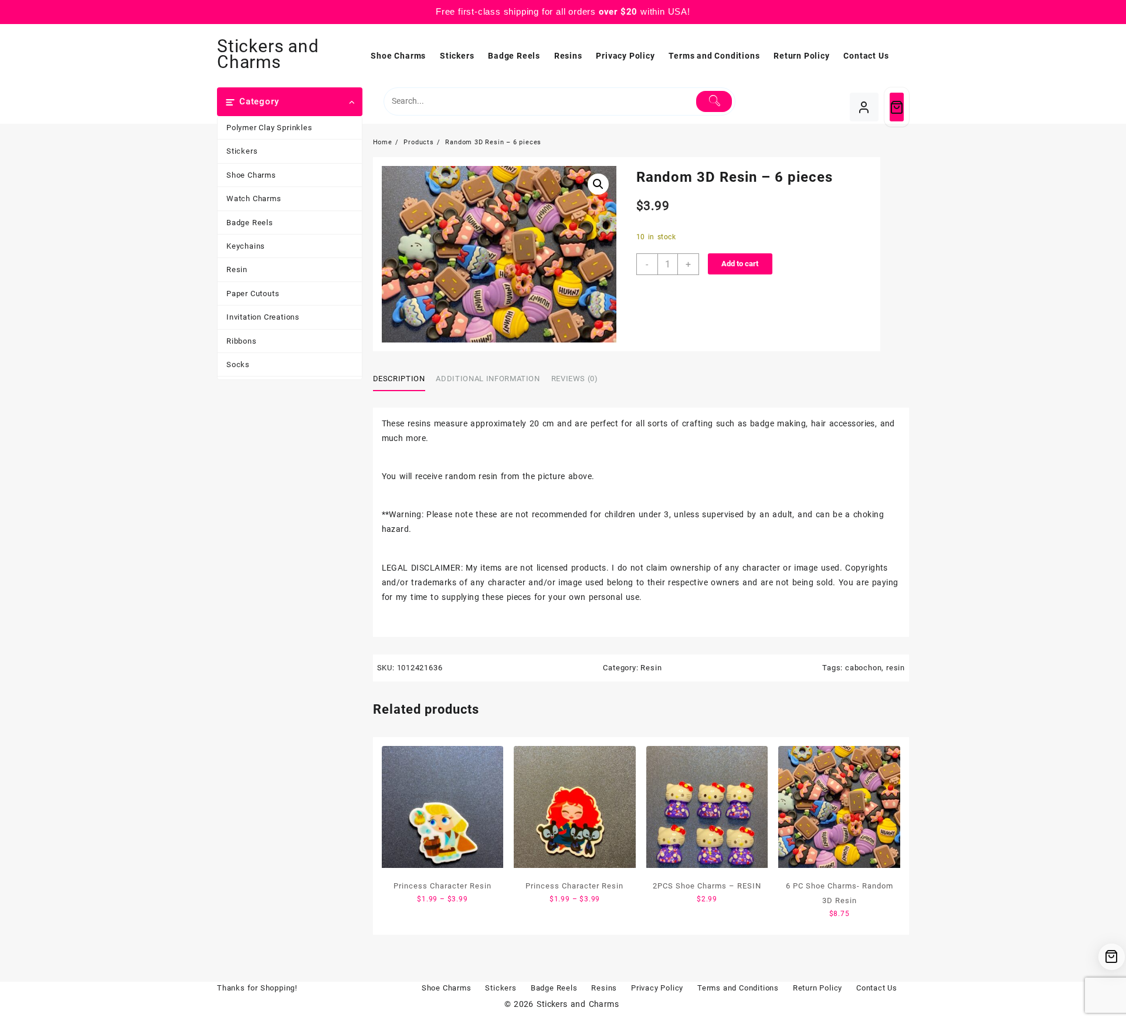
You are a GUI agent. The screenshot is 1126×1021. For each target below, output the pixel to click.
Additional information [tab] (488, 378)
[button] (598, 184)
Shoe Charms (251, 175)
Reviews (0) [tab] (574, 378)
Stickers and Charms (268, 54)
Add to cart (739, 263)
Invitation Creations (263, 317)
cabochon (863, 667)
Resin (236, 269)
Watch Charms (254, 198)
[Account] (864, 107)
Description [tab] (399, 378)
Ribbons (241, 341)
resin (895, 667)
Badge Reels (249, 222)
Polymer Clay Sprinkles (269, 127)
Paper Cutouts (252, 293)
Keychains (245, 246)
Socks (238, 364)
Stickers (241, 151)
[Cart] (897, 107)
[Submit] (714, 101)
